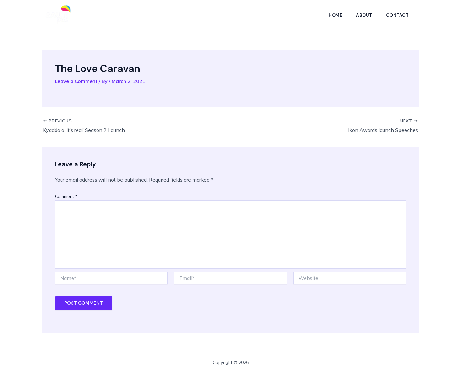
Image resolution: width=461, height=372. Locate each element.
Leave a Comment (76, 81)
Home (335, 15)
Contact (397, 15)
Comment (66, 196)
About (364, 15)
